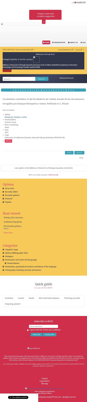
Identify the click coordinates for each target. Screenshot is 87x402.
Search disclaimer (64, 50)
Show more (8, 233)
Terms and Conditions (52, 330)
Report (79, 153)
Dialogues (9, 256)
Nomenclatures (13, 263)
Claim (81, 157)
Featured (8, 199)
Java (78, 50)
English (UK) (80, 2)
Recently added (11, 192)
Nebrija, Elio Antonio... (14, 217)
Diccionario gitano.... (13, 226)
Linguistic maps (11, 250)
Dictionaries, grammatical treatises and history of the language (30, 267)
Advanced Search (66, 78)
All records (9, 188)
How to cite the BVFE (23, 50)
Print (69, 153)
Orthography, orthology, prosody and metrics (23, 270)
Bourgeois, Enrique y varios (16, 117)
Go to (8, 141)
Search (41, 79)
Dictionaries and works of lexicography (21, 260)
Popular (8, 202)
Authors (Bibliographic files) (16, 253)
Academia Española (13, 222)
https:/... (6, 228)
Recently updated (12, 195)
